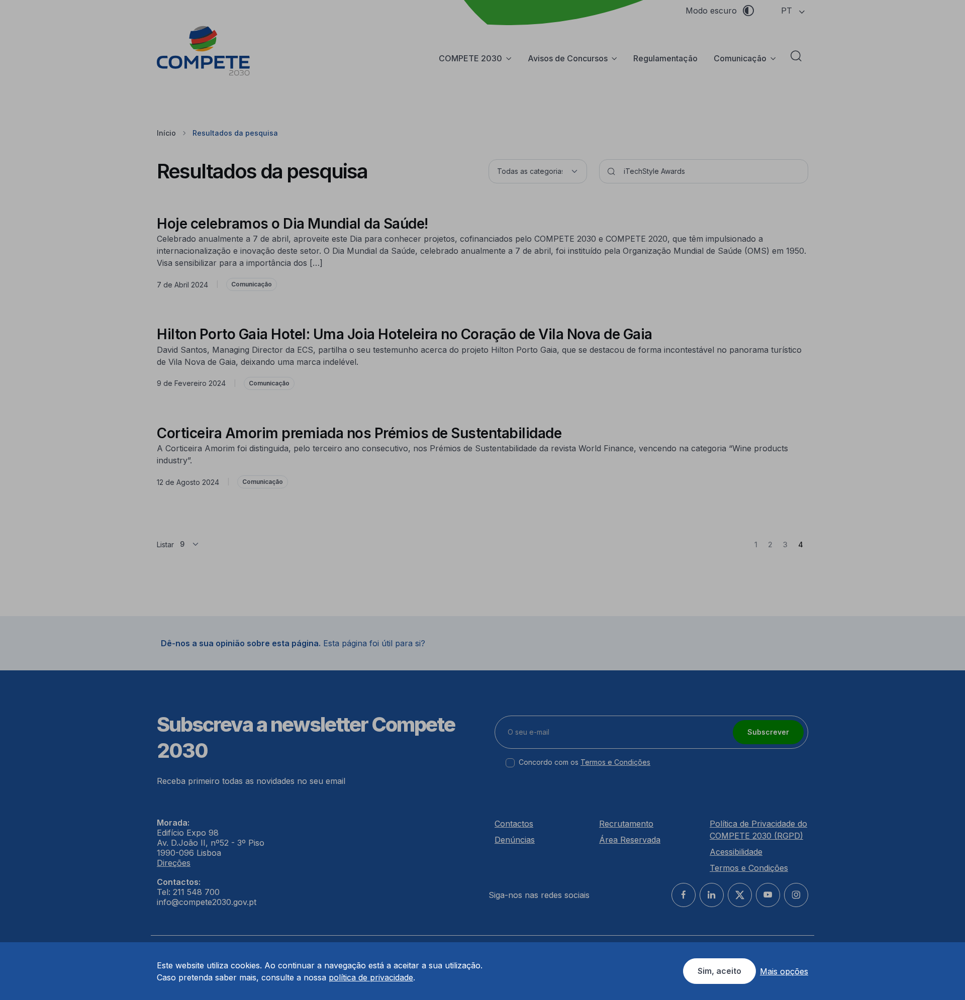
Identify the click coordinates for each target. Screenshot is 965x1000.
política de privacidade (371, 977)
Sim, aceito (719, 971)
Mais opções (784, 971)
